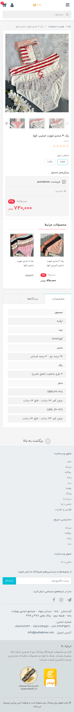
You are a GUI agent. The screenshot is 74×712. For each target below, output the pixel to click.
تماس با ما (66, 504)
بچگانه (68, 472)
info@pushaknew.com (41, 633)
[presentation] (67, 123)
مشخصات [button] (58, 299)
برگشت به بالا (33, 440)
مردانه (68, 467)
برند (69, 483)
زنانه (69, 477)
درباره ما (67, 499)
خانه (69, 461)
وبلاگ (68, 493)
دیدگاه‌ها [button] (32, 299)
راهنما (68, 488)
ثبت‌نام (9, 580)
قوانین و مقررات (63, 509)
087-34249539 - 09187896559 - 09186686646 (42, 626)
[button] (6, 5)
